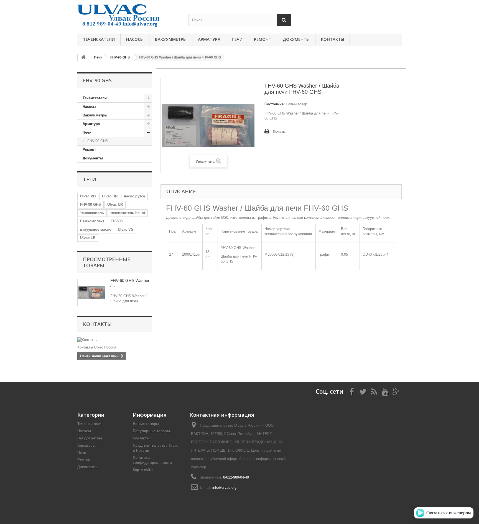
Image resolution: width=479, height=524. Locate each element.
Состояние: (274, 104)
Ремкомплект (92, 221)
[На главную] (83, 57)
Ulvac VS (125, 229)
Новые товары (146, 424)
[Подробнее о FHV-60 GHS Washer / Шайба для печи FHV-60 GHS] (91, 292)
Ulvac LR (87, 238)
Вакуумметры (171, 39)
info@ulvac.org (224, 487)
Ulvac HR (110, 196)
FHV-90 (117, 221)
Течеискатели (99, 39)
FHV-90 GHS (97, 141)
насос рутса (134, 196)
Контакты (332, 39)
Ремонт (262, 39)
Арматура (209, 39)
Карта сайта (143, 470)
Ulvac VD (88, 196)
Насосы (135, 39)
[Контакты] (114, 339)
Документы (296, 39)
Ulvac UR (115, 204)
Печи (237, 39)
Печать (279, 131)
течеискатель (92, 213)
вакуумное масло (95, 229)
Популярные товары (151, 431)
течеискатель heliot (127, 213)
